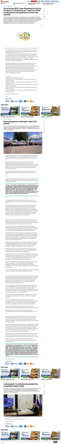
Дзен (42, 1)
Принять (55, 442)
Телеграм (47, 1)
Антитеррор (34, 1)
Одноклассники (54, 1)
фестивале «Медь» (27, 346)
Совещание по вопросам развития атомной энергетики (34, 4)
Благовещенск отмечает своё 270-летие (19, 4)
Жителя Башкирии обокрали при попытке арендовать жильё (48, 4)
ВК (38, 1)
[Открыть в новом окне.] (8, 101)
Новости (2, 3)
